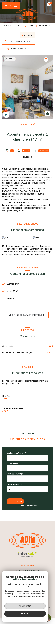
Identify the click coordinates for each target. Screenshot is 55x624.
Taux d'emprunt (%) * (15, 484)
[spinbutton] (27, 489)
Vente (19, 26)
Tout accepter (25, 613)
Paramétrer (25, 606)
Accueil (7, 26)
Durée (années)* (13, 463)
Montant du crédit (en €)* (17, 453)
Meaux (30, 26)
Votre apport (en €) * (15, 474)
